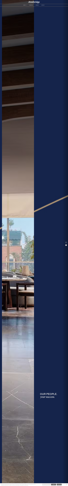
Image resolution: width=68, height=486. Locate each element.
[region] (34, 484)
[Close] (67, 484)
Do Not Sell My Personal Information (46, 484)
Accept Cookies (59, 484)
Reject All (54, 484)
